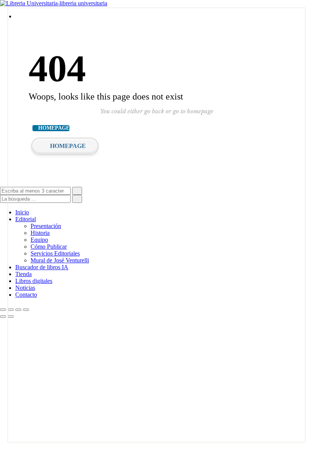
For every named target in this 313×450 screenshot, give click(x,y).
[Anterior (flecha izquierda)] (3, 316)
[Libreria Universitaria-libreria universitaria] (53, 3)
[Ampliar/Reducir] (3, 310)
